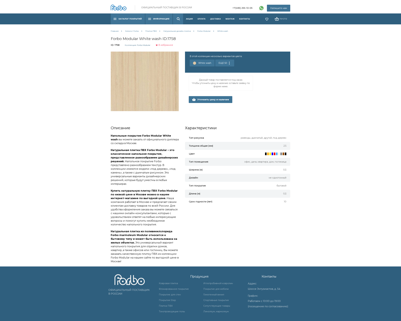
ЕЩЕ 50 (223, 63)
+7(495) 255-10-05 (242, 8)
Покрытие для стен (170, 294)
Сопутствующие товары (216, 305)
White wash (204, 63)
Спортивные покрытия (216, 300)
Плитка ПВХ (166, 305)
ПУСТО (283, 19)
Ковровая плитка (168, 283)
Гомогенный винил (213, 294)
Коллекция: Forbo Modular (137, 45)
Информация (161, 19)
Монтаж (230, 19)
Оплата (202, 19)
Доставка (215, 19)
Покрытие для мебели (216, 289)
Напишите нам (278, 8)
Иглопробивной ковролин (218, 283)
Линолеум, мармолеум (216, 311)
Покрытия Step (167, 300)
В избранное (165, 45)
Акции (189, 19)
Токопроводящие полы (172, 311)
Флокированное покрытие (174, 289)
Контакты (244, 19)
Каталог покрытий (130, 19)
